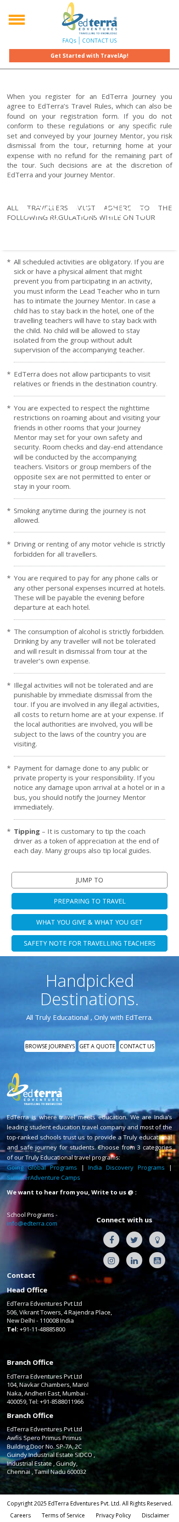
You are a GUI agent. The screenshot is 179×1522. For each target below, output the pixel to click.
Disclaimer (155, 1515)
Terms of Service (63, 1515)
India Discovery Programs (126, 1167)
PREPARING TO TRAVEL (90, 901)
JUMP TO (89, 880)
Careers (20, 1515)
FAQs (69, 40)
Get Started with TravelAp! (89, 56)
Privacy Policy (113, 1515)
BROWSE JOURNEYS (50, 1046)
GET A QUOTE (97, 1046)
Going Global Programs (42, 1167)
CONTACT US (99, 40)
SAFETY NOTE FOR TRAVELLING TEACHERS (90, 943)
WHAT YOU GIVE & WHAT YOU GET (89, 922)
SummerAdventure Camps (43, 1177)
